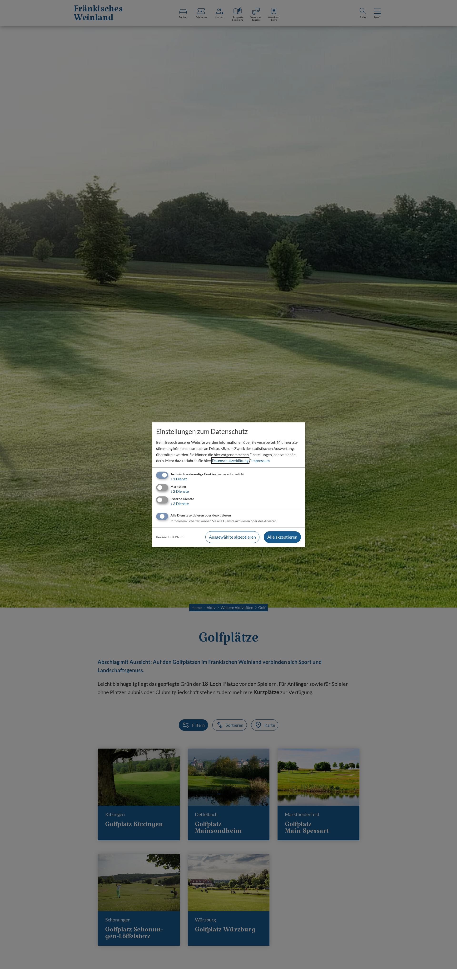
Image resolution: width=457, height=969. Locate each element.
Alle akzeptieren (282, 537)
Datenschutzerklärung (230, 460)
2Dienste (179, 491)
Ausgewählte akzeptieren (232, 537)
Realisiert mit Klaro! (169, 537)
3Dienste (179, 503)
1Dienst (178, 479)
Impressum (260, 460)
